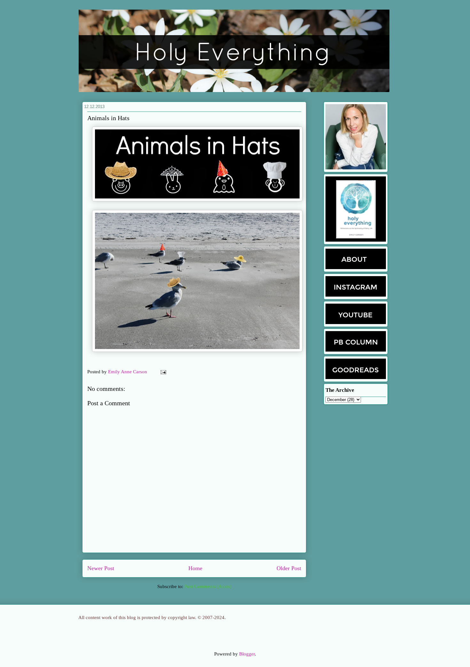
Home (195, 568)
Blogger (247, 653)
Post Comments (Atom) (207, 586)
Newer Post (100, 568)
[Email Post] (162, 371)
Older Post (289, 568)
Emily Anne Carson (128, 371)
